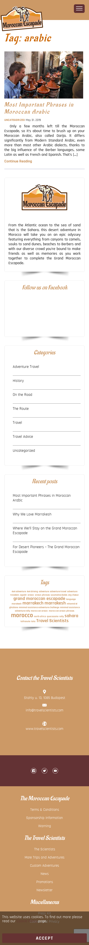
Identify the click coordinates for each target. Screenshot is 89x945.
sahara (71, 616)
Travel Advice (23, 437)
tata (33, 621)
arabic (31, 595)
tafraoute (25, 621)
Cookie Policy (27, 921)
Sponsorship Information (44, 818)
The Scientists (44, 849)
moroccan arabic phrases (61, 611)
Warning (44, 826)
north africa (40, 616)
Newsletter (44, 890)
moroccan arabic (39, 611)
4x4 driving (32, 591)
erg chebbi (73, 595)
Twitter (44, 770)
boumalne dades (59, 595)
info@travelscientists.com (44, 710)
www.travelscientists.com (44, 729)
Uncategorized (14, 120)
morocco (22, 615)
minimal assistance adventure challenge (39, 607)
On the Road (22, 395)
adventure (44, 591)
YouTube (55, 770)
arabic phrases (42, 595)
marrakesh (55, 603)
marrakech (33, 603)
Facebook (33, 770)
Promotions (44, 882)
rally (61, 616)
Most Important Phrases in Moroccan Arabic (39, 108)
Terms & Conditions (44, 809)
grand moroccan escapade (39, 598)
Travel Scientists (52, 620)
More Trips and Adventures (44, 857)
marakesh (17, 604)
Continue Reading (18, 161)
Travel (17, 423)
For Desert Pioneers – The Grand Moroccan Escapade (46, 549)
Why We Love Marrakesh (32, 514)
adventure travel (58, 591)
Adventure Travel (26, 367)
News (45, 874)
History (18, 381)
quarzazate (52, 616)
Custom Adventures (44, 865)
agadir (23, 595)
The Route (21, 409)
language (71, 599)
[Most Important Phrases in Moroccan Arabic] (43, 99)
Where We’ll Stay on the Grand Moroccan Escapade (45, 530)
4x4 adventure (19, 591)
